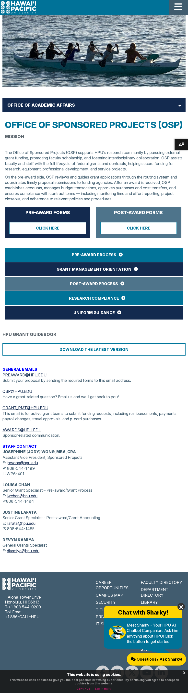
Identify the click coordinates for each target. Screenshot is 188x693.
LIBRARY (149, 602)
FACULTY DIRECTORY (161, 582)
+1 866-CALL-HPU (22, 616)
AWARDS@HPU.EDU (21, 429)
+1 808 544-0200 (24, 606)
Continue (83, 689)
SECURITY (106, 602)
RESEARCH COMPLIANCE (94, 298)
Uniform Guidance (94, 312)
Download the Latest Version (94, 349)
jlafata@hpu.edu (21, 523)
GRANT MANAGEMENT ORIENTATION (94, 269)
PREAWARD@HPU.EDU (24, 374)
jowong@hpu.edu (22, 462)
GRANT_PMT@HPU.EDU (25, 407)
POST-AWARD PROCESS (94, 283)
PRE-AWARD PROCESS (94, 254)
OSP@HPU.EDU (17, 391)
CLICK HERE (47, 228)
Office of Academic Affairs (41, 105)
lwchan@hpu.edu (22, 495)
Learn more (103, 689)
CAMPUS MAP (109, 595)
